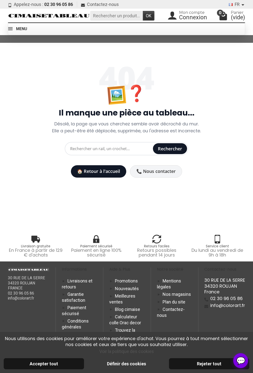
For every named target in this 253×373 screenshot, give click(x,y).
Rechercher (170, 149)
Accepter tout (44, 363)
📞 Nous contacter (156, 171)
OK (148, 15)
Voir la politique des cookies (126, 351)
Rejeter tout (209, 363)
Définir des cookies (126, 363)
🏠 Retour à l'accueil (98, 171)
